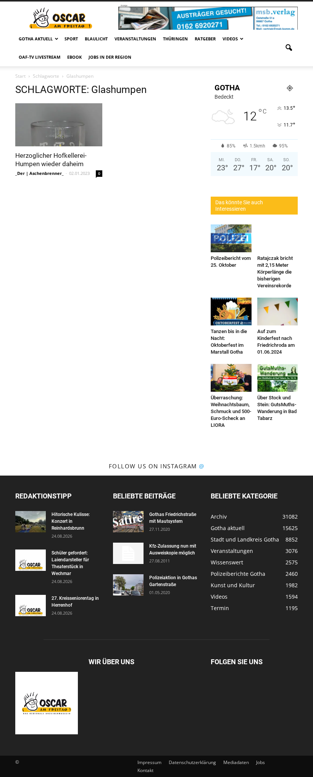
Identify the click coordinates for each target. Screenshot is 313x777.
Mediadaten (236, 762)
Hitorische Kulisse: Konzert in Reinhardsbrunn (71, 521)
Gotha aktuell (36, 39)
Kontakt (145, 770)
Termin (220, 608)
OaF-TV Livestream (39, 57)
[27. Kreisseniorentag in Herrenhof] (30, 605)
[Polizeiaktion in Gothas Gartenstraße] (128, 585)
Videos (230, 39)
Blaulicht (96, 39)
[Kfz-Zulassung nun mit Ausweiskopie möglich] (128, 553)
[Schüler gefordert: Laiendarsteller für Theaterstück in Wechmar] (30, 560)
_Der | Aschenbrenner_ (39, 173)
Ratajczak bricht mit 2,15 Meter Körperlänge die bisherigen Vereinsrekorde (275, 271)
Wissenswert (227, 562)
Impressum (149, 762)
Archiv (219, 516)
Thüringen (175, 39)
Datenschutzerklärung (192, 762)
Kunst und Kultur (233, 585)
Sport (71, 39)
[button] (288, 48)
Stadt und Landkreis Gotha (245, 539)
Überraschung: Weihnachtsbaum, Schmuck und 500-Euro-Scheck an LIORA (231, 411)
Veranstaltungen (135, 39)
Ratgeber (205, 39)
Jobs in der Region (110, 57)
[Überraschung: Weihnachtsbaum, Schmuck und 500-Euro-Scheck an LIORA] (231, 378)
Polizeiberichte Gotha (238, 573)
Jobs (260, 762)
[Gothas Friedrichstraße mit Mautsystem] (128, 521)
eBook (74, 57)
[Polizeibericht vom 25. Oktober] (231, 238)
